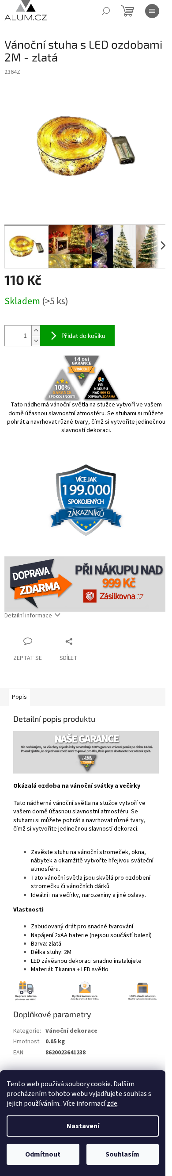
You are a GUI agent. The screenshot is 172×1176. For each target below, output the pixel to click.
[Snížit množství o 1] (35, 341)
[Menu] (152, 11)
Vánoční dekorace (71, 1031)
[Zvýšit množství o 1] (35, 331)
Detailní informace (28, 615)
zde (112, 1103)
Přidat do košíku (83, 335)
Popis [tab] (19, 697)
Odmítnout (42, 1154)
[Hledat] (106, 11)
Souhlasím (122, 1154)
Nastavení (83, 1126)
